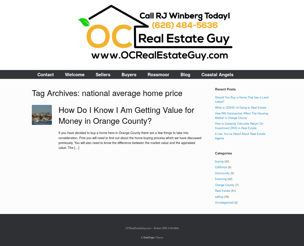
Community (222, 173)
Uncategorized (224, 202)
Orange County (224, 185)
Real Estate (222, 190)
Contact (45, 74)
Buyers (129, 74)
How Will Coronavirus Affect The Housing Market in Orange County (241, 115)
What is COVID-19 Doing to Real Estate (240, 107)
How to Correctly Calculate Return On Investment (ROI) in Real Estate (239, 125)
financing (221, 179)
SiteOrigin (149, 237)
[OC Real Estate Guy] (152, 35)
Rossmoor (158, 74)
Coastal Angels (217, 74)
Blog (185, 74)
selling (219, 196)
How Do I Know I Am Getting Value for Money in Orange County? (126, 115)
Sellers (103, 74)
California (221, 167)
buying (219, 161)
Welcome (75, 74)
